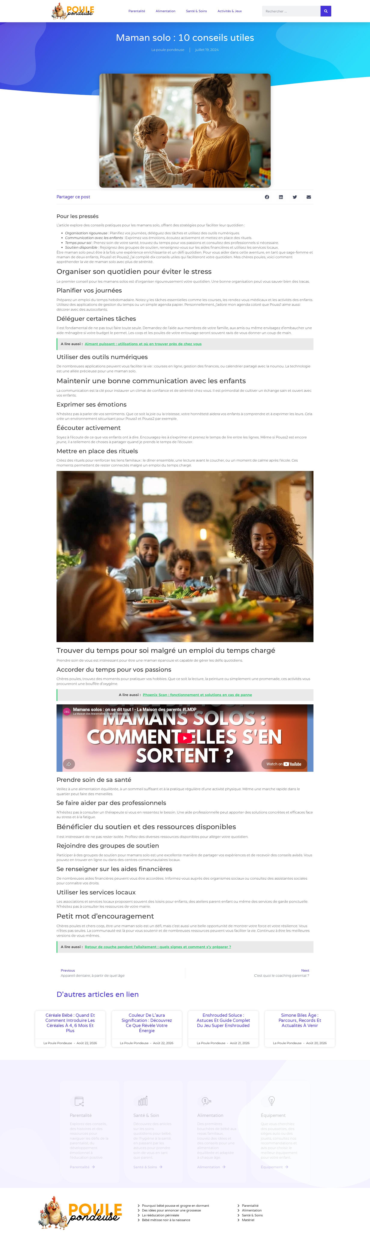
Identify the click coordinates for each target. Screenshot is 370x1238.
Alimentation (165, 11)
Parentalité (136, 11)
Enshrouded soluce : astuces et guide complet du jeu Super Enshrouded (223, 1020)
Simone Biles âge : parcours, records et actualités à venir (300, 1020)
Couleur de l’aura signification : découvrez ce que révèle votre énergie (147, 1023)
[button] (267, 197)
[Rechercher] (326, 11)
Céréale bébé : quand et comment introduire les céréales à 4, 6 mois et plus (70, 1023)
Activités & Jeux (230, 11)
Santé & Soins (196, 11)
